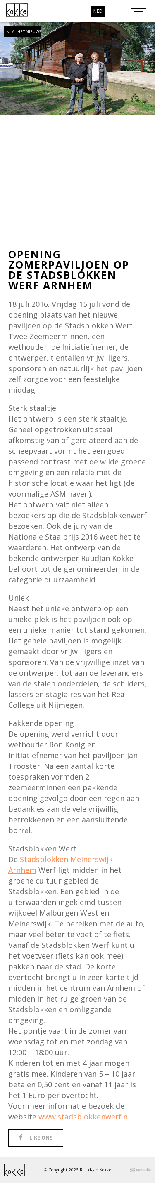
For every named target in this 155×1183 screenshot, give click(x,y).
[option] (77, 63)
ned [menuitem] (98, 11)
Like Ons (40, 1137)
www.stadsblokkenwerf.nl (84, 1117)
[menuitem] (98, 11)
